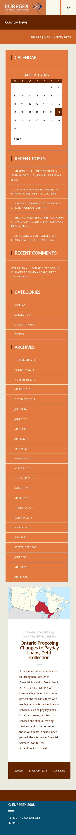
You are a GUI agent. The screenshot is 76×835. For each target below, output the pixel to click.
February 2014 (24, 458)
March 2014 (22, 448)
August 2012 (22, 527)
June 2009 (20, 557)
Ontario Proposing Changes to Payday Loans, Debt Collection (35, 191)
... (20, 754)
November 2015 (24, 379)
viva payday (19, 268)
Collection (22, 314)
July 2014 (20, 409)
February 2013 (24, 508)
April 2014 (21, 438)
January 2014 (23, 468)
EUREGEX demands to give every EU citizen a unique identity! (37, 205)
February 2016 (24, 369)
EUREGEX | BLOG (40, 37)
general (20, 334)
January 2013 (23, 517)
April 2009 (21, 577)
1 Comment (59, 770)
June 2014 (20, 419)
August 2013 (22, 488)
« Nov (17, 138)
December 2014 (24, 399)
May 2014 (20, 429)
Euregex (18, 770)
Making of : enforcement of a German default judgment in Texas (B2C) (36, 175)
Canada (19, 304)
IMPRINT (13, 823)
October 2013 (23, 478)
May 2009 (20, 567)
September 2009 (25, 547)
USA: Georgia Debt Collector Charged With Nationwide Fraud (34, 238)
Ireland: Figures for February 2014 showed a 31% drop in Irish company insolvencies (37, 222)
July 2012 (20, 537)
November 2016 (24, 359)
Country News (24, 324)
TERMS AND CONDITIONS (24, 817)
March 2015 (22, 389)
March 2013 (22, 498)
